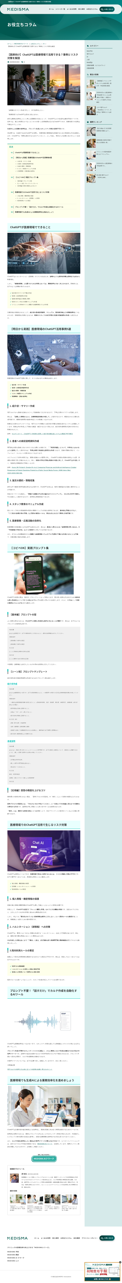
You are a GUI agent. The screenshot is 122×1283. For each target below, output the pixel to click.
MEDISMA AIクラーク (44, 1144)
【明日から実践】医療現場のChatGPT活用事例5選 (33, 158)
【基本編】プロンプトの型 (24, 181)
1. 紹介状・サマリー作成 (24, 161)
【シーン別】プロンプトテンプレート (27, 183)
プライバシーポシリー (90, 1238)
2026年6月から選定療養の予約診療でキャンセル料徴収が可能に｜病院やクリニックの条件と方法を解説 (34, 1209)
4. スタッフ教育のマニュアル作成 (26, 168)
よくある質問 (72, 9)
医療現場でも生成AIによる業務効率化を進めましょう (34, 212)
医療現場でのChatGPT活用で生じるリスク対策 (32, 192)
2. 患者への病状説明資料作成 (25, 163)
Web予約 (23, 1203)
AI (24, 62)
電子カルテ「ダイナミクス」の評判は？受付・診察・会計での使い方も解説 (69, 1208)
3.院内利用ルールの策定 (23, 200)
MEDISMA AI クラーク (15, 1258)
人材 (88, 59)
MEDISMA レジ (13, 1261)
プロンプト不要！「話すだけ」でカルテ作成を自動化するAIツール (39, 207)
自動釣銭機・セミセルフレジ (96, 65)
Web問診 (90, 62)
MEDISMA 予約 (13, 1252)
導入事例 (81, 9)
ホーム (51, 9)
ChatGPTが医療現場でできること (27, 152)
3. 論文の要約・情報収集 (24, 166)
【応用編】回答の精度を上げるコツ (27, 186)
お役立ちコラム (92, 9)
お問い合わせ (108, 9)
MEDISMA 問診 (13, 1255)
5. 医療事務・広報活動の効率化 (26, 171)
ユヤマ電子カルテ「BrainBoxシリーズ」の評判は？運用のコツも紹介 (52, 1208)
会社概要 (77, 1238)
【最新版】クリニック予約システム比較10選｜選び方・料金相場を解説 (17, 1208)
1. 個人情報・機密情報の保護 (25, 196)
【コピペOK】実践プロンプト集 (26, 177)
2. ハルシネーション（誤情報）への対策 (28, 198)
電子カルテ (57, 1203)
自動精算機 (90, 68)
